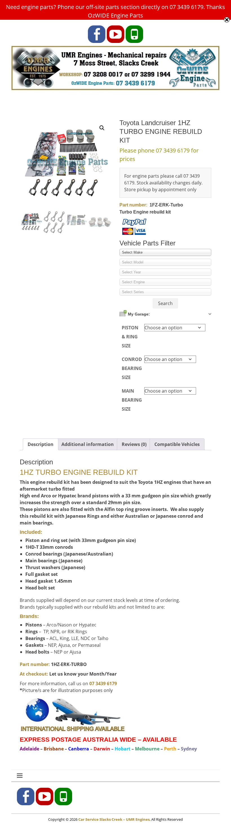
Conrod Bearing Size (132, 368)
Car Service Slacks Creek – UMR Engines (114, 819)
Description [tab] (41, 444)
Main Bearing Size (132, 400)
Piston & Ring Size (130, 337)
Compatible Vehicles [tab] (177, 444)
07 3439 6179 (103, 683)
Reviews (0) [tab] (134, 444)
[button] (102, 128)
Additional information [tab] (87, 444)
